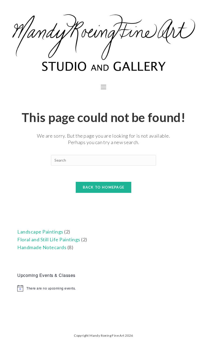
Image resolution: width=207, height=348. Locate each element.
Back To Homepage (104, 187)
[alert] (103, 288)
